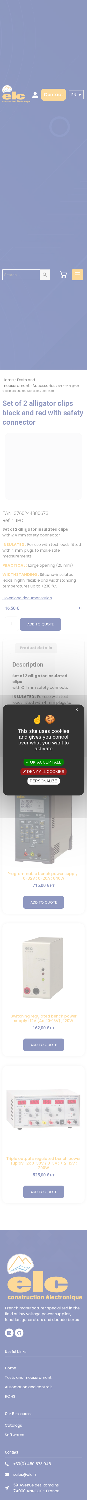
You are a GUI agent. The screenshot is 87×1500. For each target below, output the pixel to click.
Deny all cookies (45, 772)
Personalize (43, 781)
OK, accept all (45, 762)
